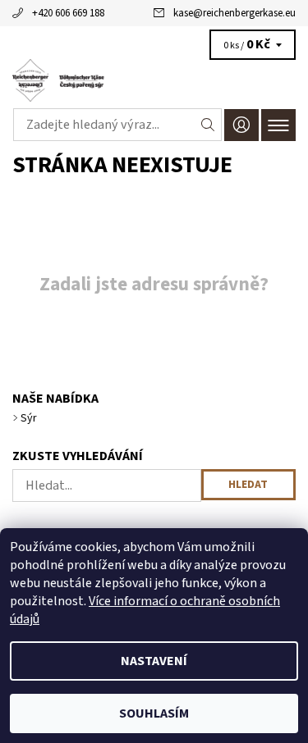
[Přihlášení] (241, 125)
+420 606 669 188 (68, 13)
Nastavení (154, 661)
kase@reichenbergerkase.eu (234, 13)
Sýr (29, 418)
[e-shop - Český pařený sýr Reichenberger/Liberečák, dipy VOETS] (154, 80)
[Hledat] (208, 124)
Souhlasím (154, 713)
